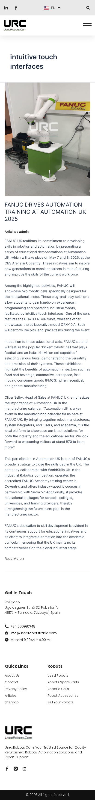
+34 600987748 (23, 626)
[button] (88, 7)
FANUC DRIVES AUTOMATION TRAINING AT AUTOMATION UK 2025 (45, 211)
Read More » (14, 558)
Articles (10, 232)
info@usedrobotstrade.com (34, 633)
